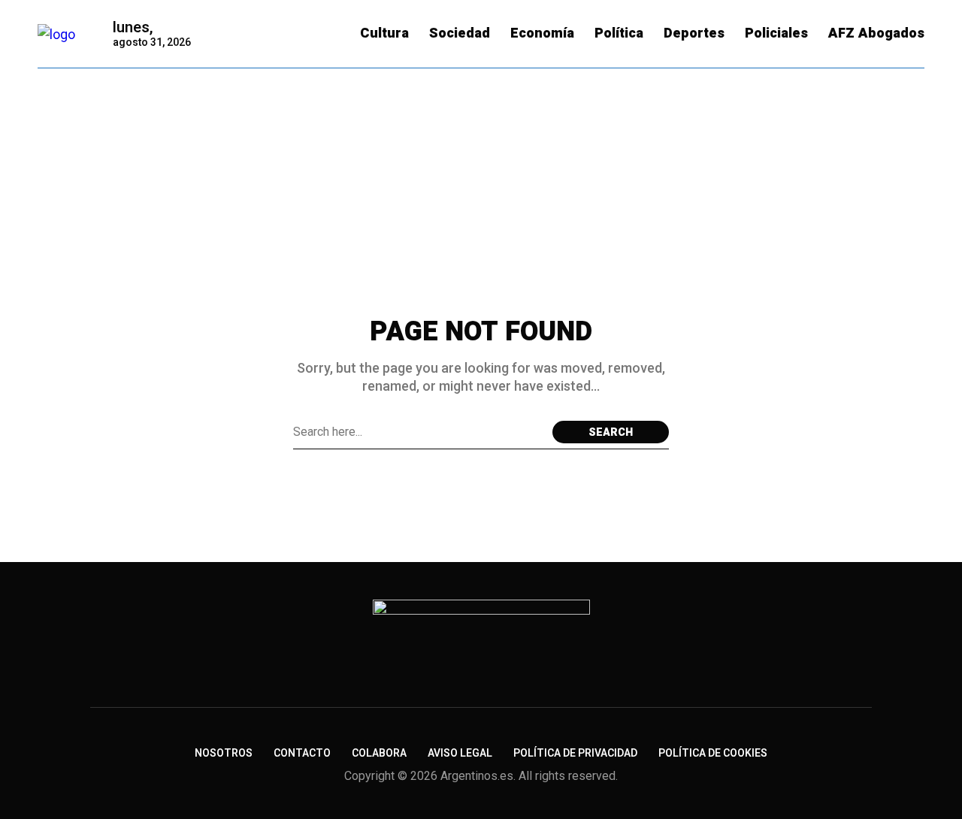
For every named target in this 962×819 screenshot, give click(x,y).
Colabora (379, 753)
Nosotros (224, 753)
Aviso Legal (460, 753)
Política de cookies (712, 753)
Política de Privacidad (575, 753)
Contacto (302, 753)
